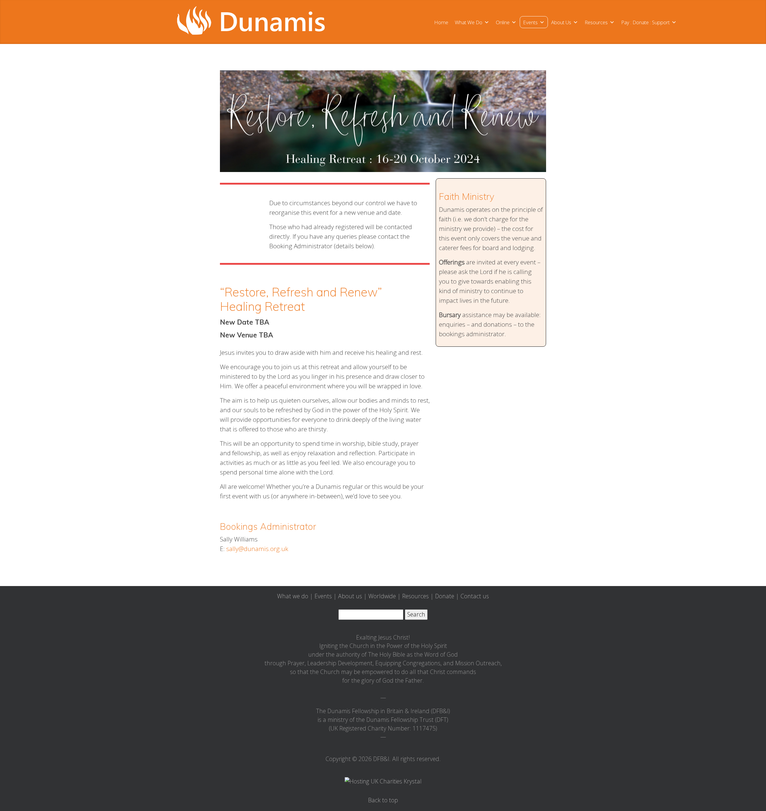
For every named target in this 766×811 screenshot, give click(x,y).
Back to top (383, 800)
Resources (596, 22)
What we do (292, 596)
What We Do (468, 22)
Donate (444, 596)
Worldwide (382, 596)
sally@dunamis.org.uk (257, 548)
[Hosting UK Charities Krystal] (383, 781)
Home (441, 22)
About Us (561, 22)
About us (350, 596)
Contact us (474, 596)
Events (530, 22)
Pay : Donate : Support (645, 22)
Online (503, 22)
